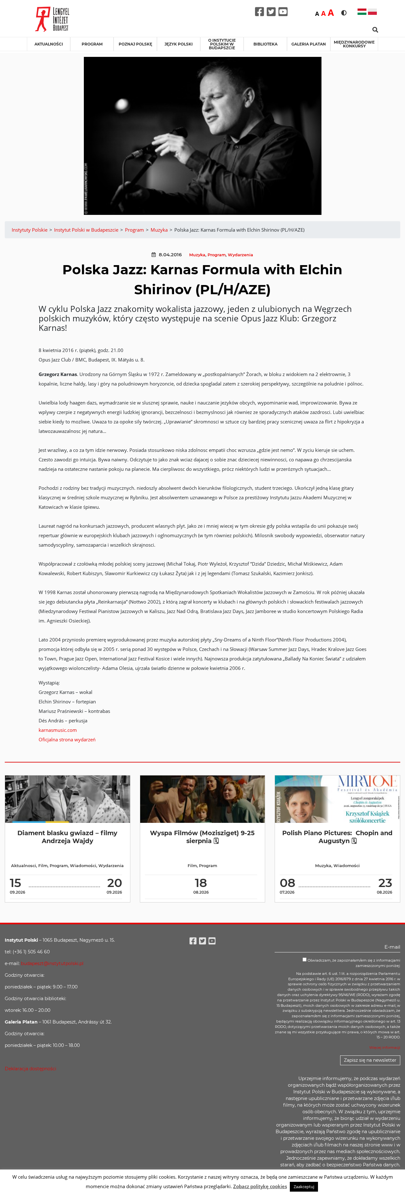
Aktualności (48, 44)
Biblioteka (265, 44)
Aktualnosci (23, 865)
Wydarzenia (240, 254)
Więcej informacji (384, 1047)
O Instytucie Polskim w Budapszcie (222, 44)
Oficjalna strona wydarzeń (67, 739)
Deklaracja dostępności (30, 1069)
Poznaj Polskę (135, 44)
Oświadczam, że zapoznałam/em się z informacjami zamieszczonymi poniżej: (353, 963)
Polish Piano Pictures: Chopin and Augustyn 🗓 (337, 837)
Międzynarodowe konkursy (354, 44)
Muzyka (197, 254)
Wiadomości (83, 865)
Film (42, 865)
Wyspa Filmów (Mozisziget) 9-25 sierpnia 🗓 (202, 837)
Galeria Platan (308, 44)
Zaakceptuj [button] (304, 1186)
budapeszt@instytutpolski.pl (52, 963)
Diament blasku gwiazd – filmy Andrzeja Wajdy (67, 837)
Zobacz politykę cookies (260, 1186)
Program (92, 44)
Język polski (179, 44)
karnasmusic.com (58, 730)
